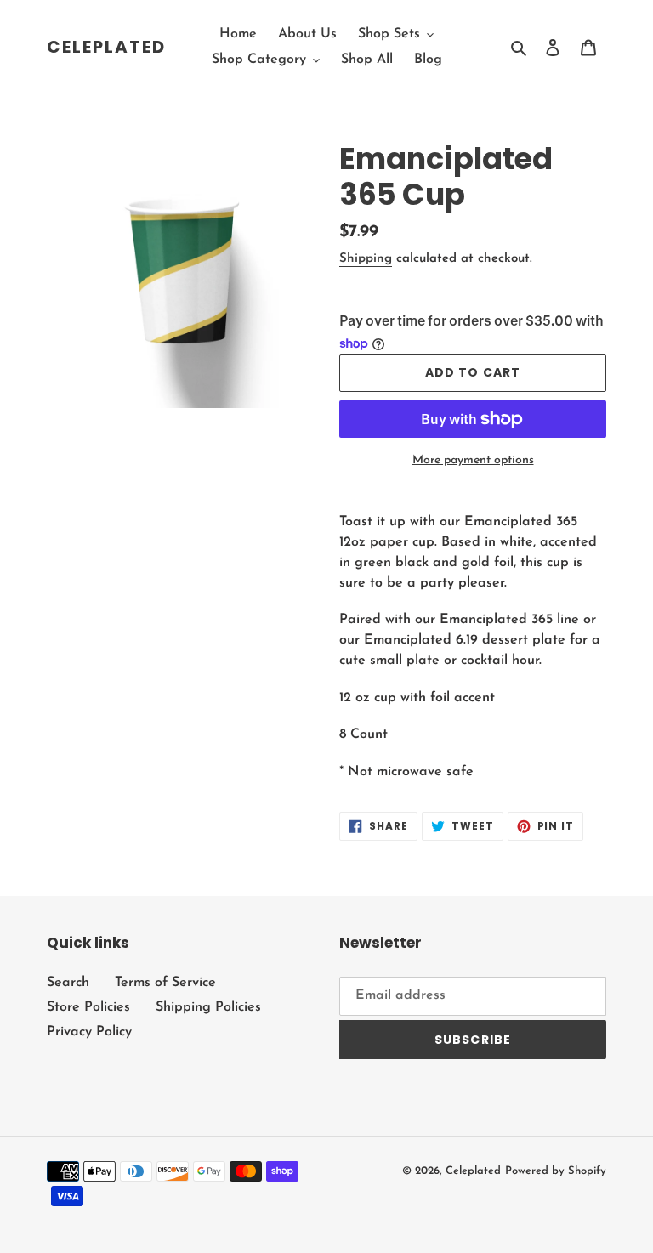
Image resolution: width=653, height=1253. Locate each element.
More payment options (473, 460)
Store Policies (88, 1007)
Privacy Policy (89, 1032)
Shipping (365, 258)
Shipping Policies (208, 1007)
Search (68, 982)
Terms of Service (165, 982)
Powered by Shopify (555, 1170)
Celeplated (106, 47)
